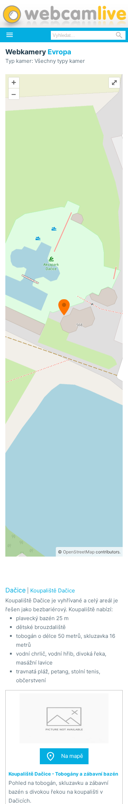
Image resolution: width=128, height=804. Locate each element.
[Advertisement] (64, 571)
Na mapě (64, 756)
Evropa (59, 52)
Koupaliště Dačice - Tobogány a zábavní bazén (63, 774)
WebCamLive (64, 14)
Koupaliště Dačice (52, 590)
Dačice (15, 590)
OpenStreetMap (79, 551)
